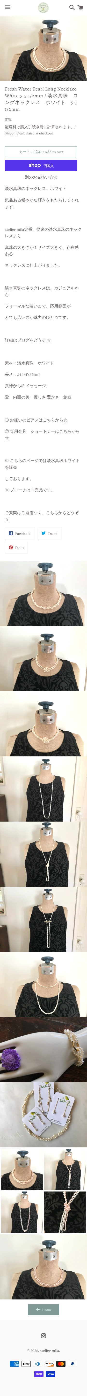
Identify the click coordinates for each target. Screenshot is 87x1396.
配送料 (10, 127)
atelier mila (49, 1350)
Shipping (11, 133)
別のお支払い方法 (41, 177)
